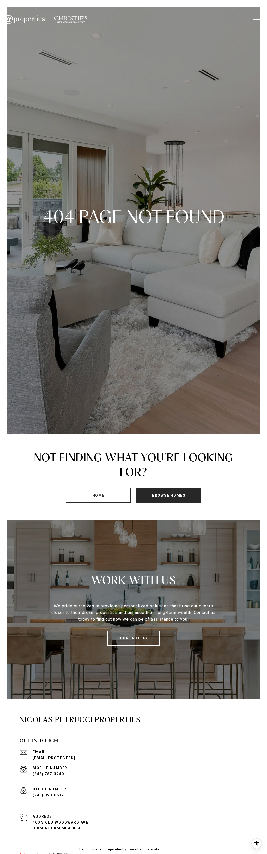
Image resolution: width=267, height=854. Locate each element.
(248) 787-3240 (48, 774)
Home (98, 495)
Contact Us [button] (133, 638)
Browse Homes (168, 495)
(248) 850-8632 (48, 795)
